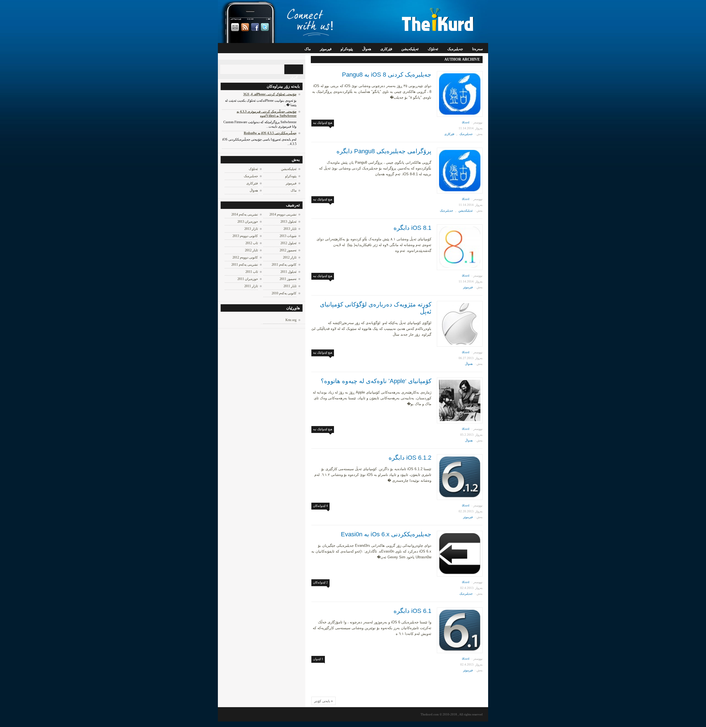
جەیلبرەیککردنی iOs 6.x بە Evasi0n (386, 534)
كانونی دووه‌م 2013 (245, 236)
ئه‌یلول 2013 (288, 222)
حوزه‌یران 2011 (247, 279)
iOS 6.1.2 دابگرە (410, 457)
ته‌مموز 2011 (288, 279)
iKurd (465, 122)
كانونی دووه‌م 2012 (245, 257)
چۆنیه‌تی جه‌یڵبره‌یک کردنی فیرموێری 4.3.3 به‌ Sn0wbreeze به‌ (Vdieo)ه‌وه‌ (266, 114)
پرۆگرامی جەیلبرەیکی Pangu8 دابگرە (383, 151)
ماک (307, 49)
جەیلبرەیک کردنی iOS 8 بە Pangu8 (386, 74)
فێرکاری (386, 49)
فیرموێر (325, 49)
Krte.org (290, 320)
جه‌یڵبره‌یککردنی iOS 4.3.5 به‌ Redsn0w (270, 133)
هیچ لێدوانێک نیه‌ (322, 122)
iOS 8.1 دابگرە (412, 227)
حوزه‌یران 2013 (247, 222)
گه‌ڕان (294, 77)
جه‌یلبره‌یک (455, 49)
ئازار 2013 (251, 229)
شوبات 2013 (288, 236)
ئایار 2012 (251, 250)
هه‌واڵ (366, 49)
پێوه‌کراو (347, 49)
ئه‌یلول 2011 (288, 272)
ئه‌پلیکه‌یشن (410, 49)
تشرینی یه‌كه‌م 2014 (244, 214)
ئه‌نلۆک (433, 49)
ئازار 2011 (251, 286)
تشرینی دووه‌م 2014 (282, 214)
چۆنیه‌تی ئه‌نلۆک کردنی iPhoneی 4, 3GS (269, 94)
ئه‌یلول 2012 (288, 243)
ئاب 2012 (251, 243)
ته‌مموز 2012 (288, 250)
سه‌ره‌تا (477, 49)
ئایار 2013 (290, 229)
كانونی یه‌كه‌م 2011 (284, 264)
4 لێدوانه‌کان (320, 505)
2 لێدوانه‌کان (320, 582)
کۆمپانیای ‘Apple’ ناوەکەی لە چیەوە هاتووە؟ (376, 381)
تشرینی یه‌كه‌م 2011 (244, 264)
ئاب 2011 (251, 272)
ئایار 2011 (290, 286)
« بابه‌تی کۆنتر (323, 701)
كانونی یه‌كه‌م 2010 (284, 293)
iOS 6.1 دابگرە (412, 610)
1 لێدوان (318, 659)
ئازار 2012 (289, 257)
